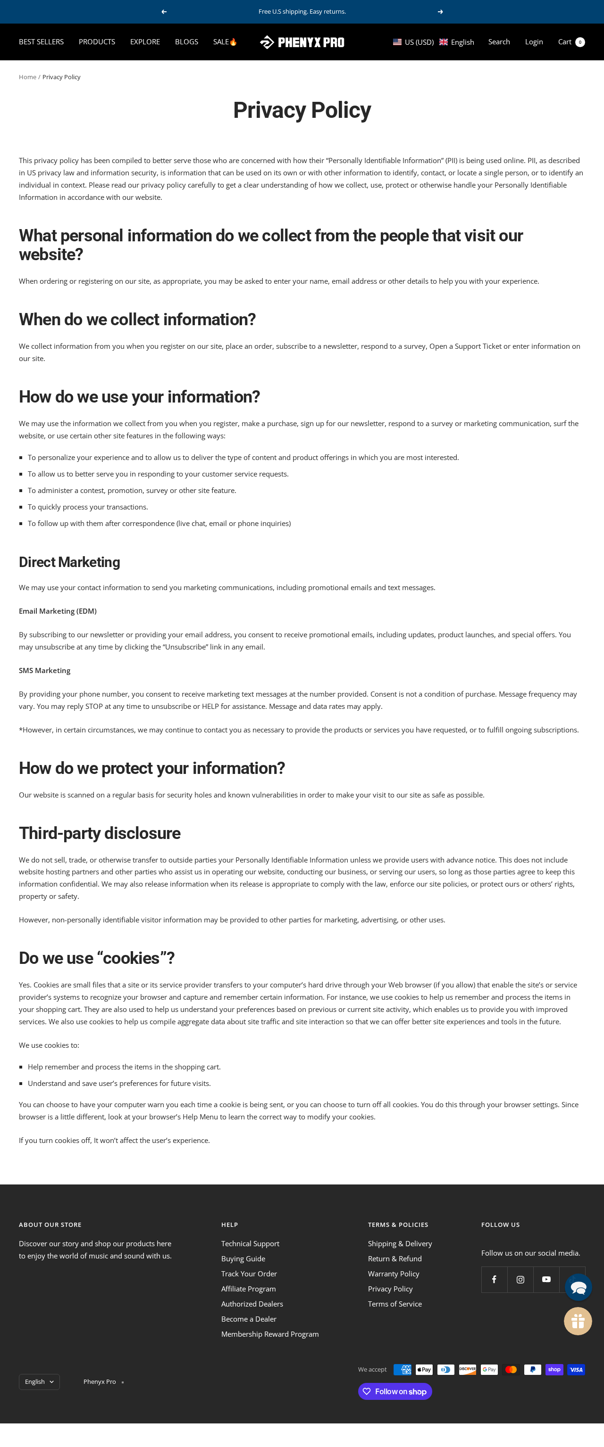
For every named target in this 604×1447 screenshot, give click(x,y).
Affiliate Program (248, 1288)
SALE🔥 (225, 41)
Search (499, 41)
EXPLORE (145, 41)
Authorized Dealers (252, 1303)
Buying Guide (243, 1258)
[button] (433, 41)
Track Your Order (249, 1273)
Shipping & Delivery (400, 1243)
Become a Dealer (249, 1319)
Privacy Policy (390, 1288)
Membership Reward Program (270, 1334)
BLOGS (186, 41)
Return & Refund (395, 1258)
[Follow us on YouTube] (546, 1279)
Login (534, 41)
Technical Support (250, 1243)
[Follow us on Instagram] (520, 1279)
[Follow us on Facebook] (494, 1279)
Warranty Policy (393, 1273)
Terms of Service (395, 1303)
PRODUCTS (97, 41)
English (35, 1381)
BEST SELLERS (41, 41)
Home (27, 77)
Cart (569, 41)
